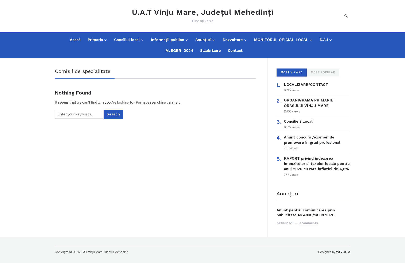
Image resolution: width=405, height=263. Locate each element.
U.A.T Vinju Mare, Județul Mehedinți (202, 12)
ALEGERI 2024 (179, 50)
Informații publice (167, 39)
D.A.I (324, 39)
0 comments (308, 223)
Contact (235, 50)
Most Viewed (291, 72)
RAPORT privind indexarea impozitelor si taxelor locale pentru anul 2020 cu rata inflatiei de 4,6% (317, 163)
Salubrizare (210, 50)
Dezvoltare (233, 39)
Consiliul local (127, 39)
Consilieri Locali (298, 121)
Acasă (75, 39)
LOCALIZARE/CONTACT (306, 84)
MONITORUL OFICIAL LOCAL (281, 39)
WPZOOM (343, 252)
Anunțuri (203, 39)
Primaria (95, 39)
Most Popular (323, 72)
